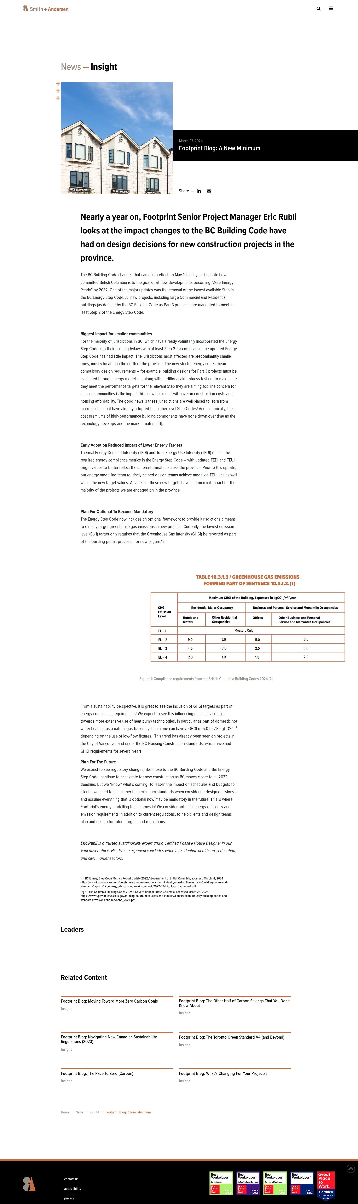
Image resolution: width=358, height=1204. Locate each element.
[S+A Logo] (36, 1187)
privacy (69, 1198)
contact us (71, 1179)
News (71, 67)
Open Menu (331, 8)
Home (65, 1112)
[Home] (46, 8)
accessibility (72, 1189)
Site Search (319, 8)
